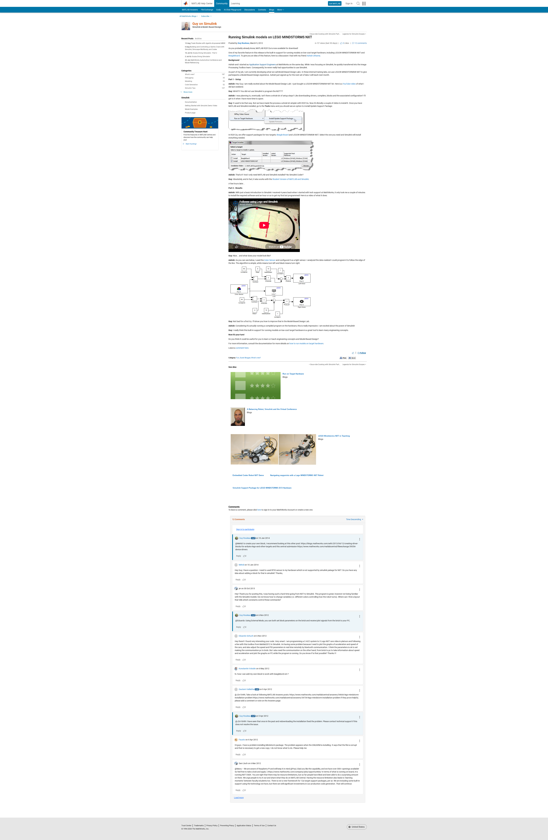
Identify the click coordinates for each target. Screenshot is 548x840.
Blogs (271, 10)
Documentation (191, 102)
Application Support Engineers (262, 64)
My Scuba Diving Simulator (199, 57)
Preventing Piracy (227, 825)
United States (358, 827)
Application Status (244, 825)
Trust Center (186, 825)
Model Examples (191, 109)
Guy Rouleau (243, 43)
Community (222, 3)
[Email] (352, 358)
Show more (188, 92)
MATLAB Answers (190, 10)
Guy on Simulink (204, 24)
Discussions (249, 10)
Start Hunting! (191, 144)
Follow (362, 353)
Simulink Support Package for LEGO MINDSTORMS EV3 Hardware (262, 488)
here (259, 510)
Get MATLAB (334, 3)
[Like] (353, 353)
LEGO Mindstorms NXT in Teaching (334, 436)
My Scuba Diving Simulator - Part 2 (203, 53)
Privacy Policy (211, 825)
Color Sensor (269, 260)
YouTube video (349, 84)
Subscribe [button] (205, 16)
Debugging (205, 78)
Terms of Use (259, 825)
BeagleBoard (234, 56)
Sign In (349, 4)
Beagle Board (283, 135)
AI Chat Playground (232, 10)
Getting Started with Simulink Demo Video (201, 106)
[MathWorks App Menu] (364, 3)
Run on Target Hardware (293, 374)
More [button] (279, 10)
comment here (242, 348)
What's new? (205, 74)
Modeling (205, 81)
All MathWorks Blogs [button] (188, 16)
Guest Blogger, (245, 358)
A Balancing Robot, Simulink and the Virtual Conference (272, 409)
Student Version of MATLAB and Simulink (290, 179)
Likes (345, 43)
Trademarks (199, 825)
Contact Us (271, 825)
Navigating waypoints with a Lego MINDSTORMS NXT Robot (296, 475)
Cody (218, 10)
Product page (190, 113)
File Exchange (207, 10)
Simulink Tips (205, 88)
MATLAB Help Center (202, 3)
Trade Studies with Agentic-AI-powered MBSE (208, 43)
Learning (235, 3)
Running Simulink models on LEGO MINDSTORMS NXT (270, 37)
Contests (262, 10)
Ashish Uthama (313, 56)
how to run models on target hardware (306, 343)
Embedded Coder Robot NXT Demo (248, 475)
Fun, (237, 358)
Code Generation (205, 85)
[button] (358, 3)
